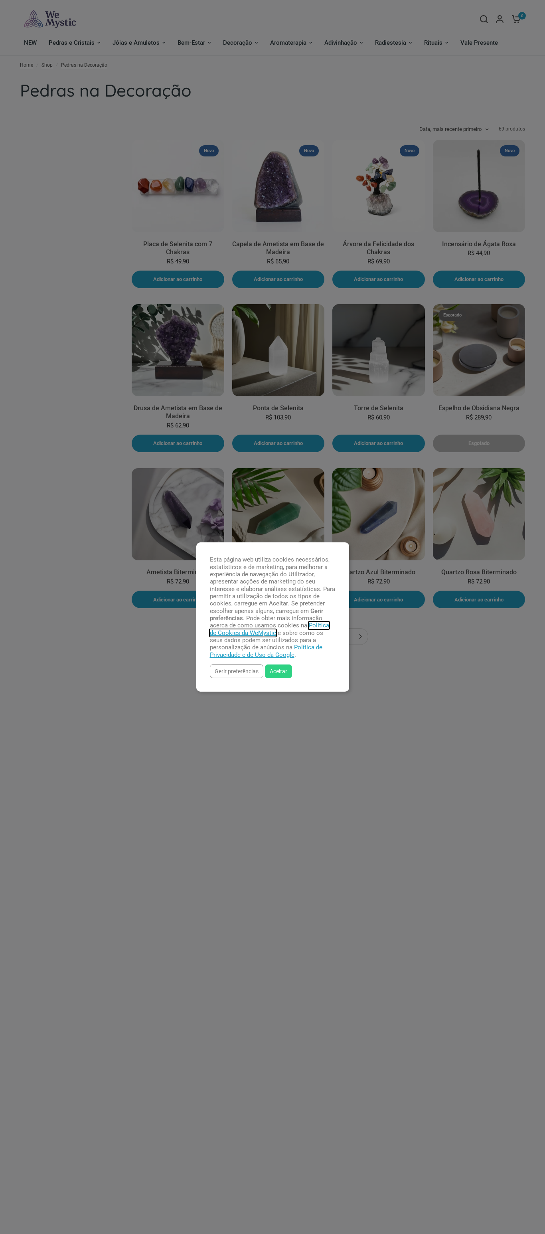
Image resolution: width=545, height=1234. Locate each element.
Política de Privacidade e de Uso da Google (266, 651)
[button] (236, 671)
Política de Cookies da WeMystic (269, 629)
